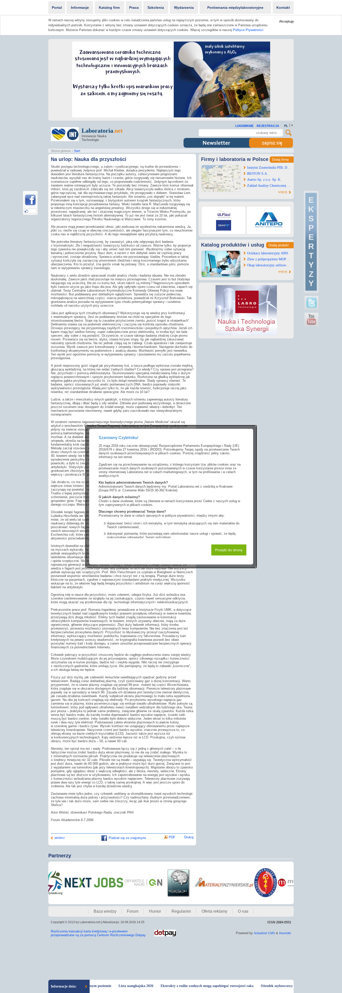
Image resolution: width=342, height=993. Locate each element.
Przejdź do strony (229, 550)
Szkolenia (155, 8)
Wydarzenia (184, 8)
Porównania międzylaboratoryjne (235, 8)
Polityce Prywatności (248, 30)
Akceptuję (286, 21)
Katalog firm (109, 8)
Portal (57, 8)
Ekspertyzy (311, 241)
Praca (134, 8)
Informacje (80, 8)
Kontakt (283, 8)
